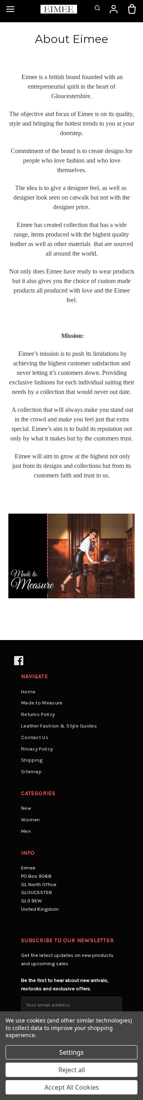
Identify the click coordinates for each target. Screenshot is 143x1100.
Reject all (71, 1069)
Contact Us (34, 737)
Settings (71, 1052)
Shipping (32, 760)
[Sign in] (113, 9)
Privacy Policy (37, 749)
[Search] (97, 9)
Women (30, 820)
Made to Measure (42, 703)
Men (26, 831)
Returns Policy (38, 714)
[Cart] (132, 9)
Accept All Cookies (71, 1087)
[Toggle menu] (10, 9)
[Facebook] (18, 660)
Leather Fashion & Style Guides (59, 726)
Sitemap (31, 771)
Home (28, 692)
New (26, 808)
